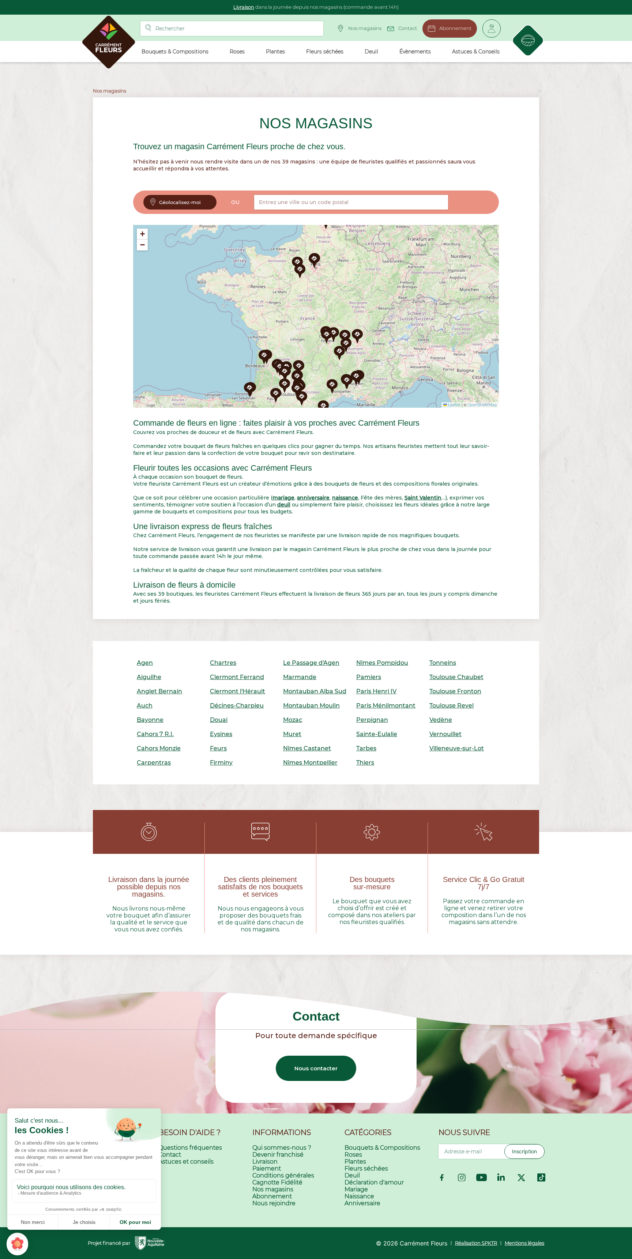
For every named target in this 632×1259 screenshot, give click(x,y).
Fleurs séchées (366, 1168)
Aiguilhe (149, 677)
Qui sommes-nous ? (281, 1147)
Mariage (356, 1189)
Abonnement (455, 28)
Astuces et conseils (186, 1161)
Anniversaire (362, 1203)
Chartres (223, 662)
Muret (292, 734)
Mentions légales (524, 1243)
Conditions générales (283, 1175)
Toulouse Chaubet (456, 677)
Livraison (243, 7)
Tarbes (366, 748)
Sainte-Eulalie (376, 734)
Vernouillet (445, 734)
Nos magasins (364, 28)
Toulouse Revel (451, 705)
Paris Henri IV (376, 691)
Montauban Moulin (311, 705)
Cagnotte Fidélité (277, 1182)
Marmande (299, 677)
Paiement (266, 1168)
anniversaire (313, 497)
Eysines (221, 734)
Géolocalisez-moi (180, 202)
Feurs (218, 748)
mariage (283, 497)
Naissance (359, 1196)
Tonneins (442, 662)
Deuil (352, 1175)
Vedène (440, 719)
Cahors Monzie (159, 748)
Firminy (221, 762)
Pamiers (368, 677)
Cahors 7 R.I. (155, 734)
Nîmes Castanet (307, 748)
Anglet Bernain (159, 691)
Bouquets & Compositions (382, 1147)
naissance (345, 497)
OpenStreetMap (482, 405)
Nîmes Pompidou (382, 662)
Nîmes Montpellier (310, 762)
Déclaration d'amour (374, 1182)
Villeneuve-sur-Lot (456, 748)
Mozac (292, 719)
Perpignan (372, 719)
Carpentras (154, 762)
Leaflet (453, 405)
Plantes (355, 1161)
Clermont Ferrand (237, 677)
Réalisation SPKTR (476, 1243)
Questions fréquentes (190, 1147)
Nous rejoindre (274, 1203)
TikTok (541, 1177)
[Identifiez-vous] (491, 28)
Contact (407, 28)
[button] (339, 353)
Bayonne (150, 719)
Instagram (461, 1177)
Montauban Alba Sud (314, 691)
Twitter (521, 1177)
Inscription (524, 1151)
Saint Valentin (423, 497)
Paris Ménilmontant (385, 705)
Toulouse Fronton (455, 691)
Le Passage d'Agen (311, 662)
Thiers (365, 762)
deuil (283, 504)
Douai (218, 719)
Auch (145, 705)
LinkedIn (501, 1177)
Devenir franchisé (278, 1154)
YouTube (482, 1177)
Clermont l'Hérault (237, 691)
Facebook (442, 1177)
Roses (353, 1154)
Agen (145, 662)
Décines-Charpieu (237, 705)
